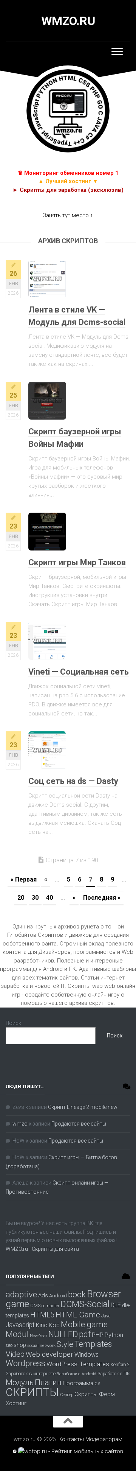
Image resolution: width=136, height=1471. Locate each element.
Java (106, 1316)
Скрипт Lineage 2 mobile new (82, 1107)
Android (58, 1295)
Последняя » (102, 897)
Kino (42, 1325)
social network (41, 1345)
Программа (78, 1383)
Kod (54, 1325)
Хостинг (16, 1403)
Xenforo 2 (120, 1364)
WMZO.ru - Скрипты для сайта (42, 1249)
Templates (93, 1344)
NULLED (63, 1334)
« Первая (24, 879)
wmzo (20, 1124)
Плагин (48, 1382)
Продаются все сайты (78, 1124)
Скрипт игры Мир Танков (77, 562)
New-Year (38, 1335)
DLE (116, 1305)
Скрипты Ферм (94, 1394)
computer (50, 1305)
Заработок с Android (76, 1373)
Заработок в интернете (31, 1373)
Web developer (49, 1354)
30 (35, 897)
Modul (17, 1334)
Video (15, 1354)
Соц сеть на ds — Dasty (73, 781)
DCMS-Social (85, 1304)
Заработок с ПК (113, 1373)
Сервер (66, 1394)
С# (97, 1383)
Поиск (13, 1023)
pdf (85, 1334)
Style (65, 1344)
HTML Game (78, 1314)
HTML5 (42, 1315)
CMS (35, 1305)
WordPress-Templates (77, 1364)
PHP (98, 1335)
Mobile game (84, 1324)
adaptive (21, 1294)
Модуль (20, 1382)
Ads (43, 1295)
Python (114, 1335)
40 (49, 897)
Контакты (71, 1439)
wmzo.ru (68, 21)
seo (9, 1345)
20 (20, 897)
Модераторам (103, 1439)
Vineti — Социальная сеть (78, 671)
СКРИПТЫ (32, 1392)
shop (20, 1345)
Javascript (20, 1325)
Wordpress (25, 1363)
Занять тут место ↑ (68, 215)
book (77, 1294)
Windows (86, 1354)
